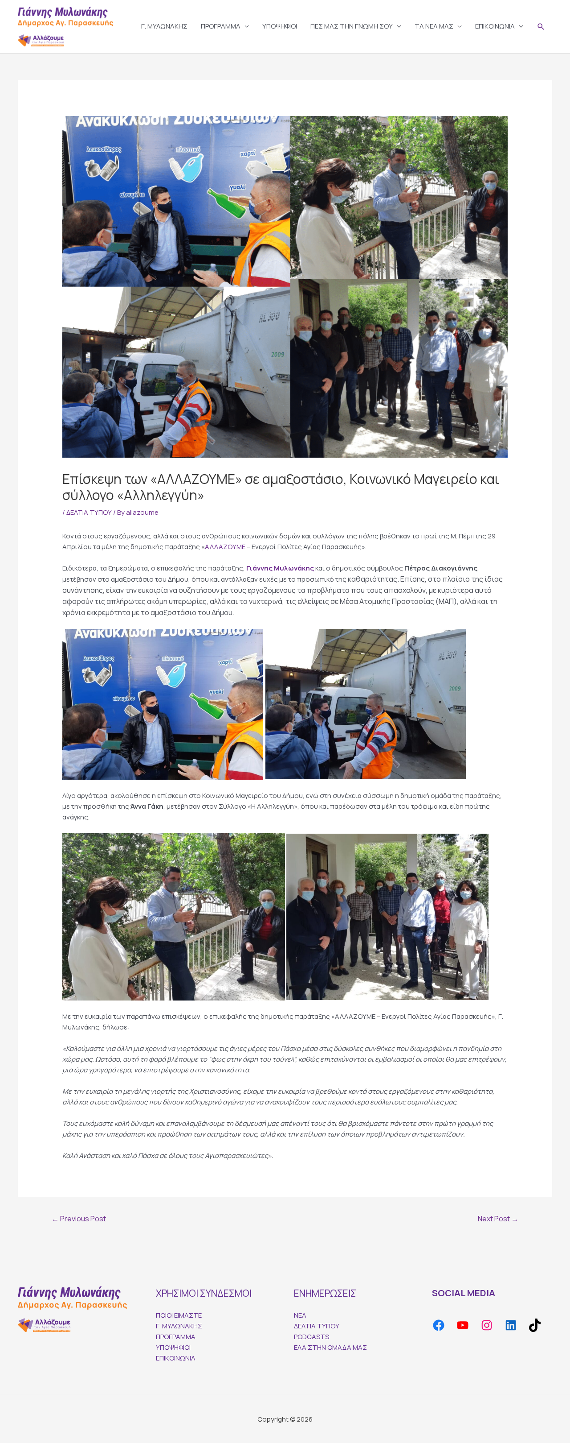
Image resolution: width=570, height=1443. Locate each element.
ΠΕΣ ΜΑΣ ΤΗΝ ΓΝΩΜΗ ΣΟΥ (351, 26)
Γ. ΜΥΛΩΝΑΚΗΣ (164, 26)
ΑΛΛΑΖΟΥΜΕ (225, 546)
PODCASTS (311, 1336)
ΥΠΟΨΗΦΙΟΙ (279, 26)
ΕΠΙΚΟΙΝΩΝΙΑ (495, 26)
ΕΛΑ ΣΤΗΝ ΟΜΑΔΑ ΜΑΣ (330, 1347)
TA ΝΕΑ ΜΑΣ (434, 26)
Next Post (498, 1219)
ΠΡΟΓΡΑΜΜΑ (220, 26)
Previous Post (79, 1219)
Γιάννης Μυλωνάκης (280, 568)
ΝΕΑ (300, 1315)
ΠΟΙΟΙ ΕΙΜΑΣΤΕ (179, 1315)
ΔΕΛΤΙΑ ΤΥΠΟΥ (89, 512)
